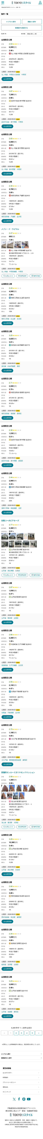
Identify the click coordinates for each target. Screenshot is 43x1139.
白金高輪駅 (11, 366)
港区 (18, 366)
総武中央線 (5, 122)
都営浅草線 (5, 216)
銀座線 (4, 964)
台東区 (16, 618)
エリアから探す (11, 22)
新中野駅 (12, 169)
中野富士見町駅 (14, 74)
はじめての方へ (7, 1073)
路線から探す (32, 22)
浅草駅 (10, 964)
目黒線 (4, 713)
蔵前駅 (13, 413)
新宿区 (20, 461)
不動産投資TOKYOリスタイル (8, 7)
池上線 (4, 822)
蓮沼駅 (10, 822)
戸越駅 (13, 216)
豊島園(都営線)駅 (15, 760)
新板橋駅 (14, 508)
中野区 (24, 74)
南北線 (4, 366)
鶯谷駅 (10, 618)
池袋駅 (10, 1012)
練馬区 (25, 760)
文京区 (19, 319)
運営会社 (5, 1087)
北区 (20, 508)
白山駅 (13, 319)
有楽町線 (5, 665)
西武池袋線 (5, 917)
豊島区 (16, 1012)
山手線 (4, 571)
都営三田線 (5, 319)
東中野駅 (14, 122)
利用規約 (5, 1077)
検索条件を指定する (21, 28)
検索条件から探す (6, 1058)
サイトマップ (7, 1092)
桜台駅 (13, 917)
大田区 (16, 822)
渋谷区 (17, 870)
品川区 (19, 216)
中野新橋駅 (13, 271)
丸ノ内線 (5, 74)
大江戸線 (5, 760)
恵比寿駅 (11, 571)
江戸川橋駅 (13, 665)
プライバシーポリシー (9, 1082)
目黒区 (17, 571)
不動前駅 (11, 713)
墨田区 (19, 413)
